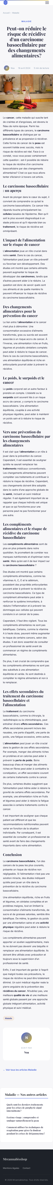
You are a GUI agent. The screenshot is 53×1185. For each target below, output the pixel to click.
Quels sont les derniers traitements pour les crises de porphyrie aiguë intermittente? (25, 1107)
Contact (26, 1168)
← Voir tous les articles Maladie (20, 1069)
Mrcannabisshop (15, 1159)
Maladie (15, 13)
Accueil (6, 13)
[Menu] (47, 2)
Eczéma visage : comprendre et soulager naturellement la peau (23, 1119)
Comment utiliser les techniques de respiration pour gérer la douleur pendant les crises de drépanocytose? (26, 1130)
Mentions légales (11, 1168)
